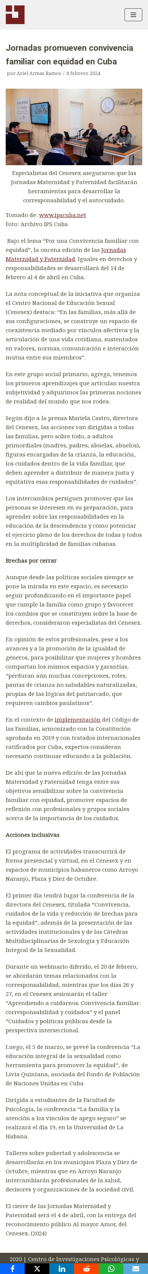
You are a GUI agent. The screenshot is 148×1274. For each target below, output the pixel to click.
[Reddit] (86, 1268)
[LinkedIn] (61, 1268)
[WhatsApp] (111, 1268)
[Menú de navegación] (133, 14)
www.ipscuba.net (62, 215)
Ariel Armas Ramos (39, 73)
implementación (78, 719)
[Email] (135, 1268)
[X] (37, 1268)
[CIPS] (15, 14)
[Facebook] (12, 1268)
